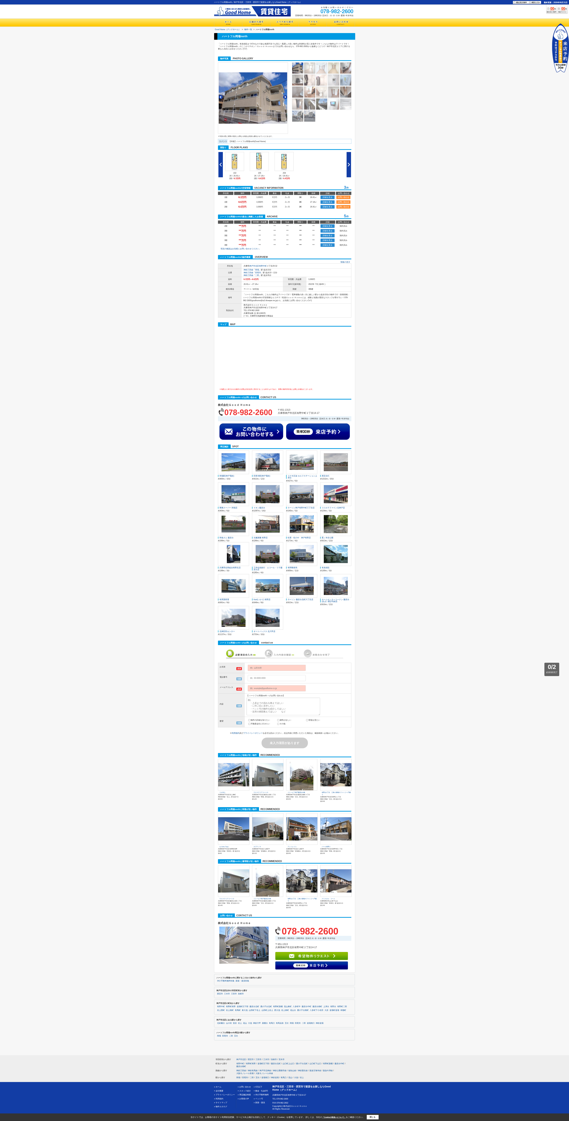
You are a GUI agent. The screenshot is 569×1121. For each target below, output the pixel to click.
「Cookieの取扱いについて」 (334, 1117)
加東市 (241, 994)
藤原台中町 (306, 1007)
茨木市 (281, 1059)
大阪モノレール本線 (264, 1073)
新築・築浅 (260, 1102)
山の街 (229, 1023)
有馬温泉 (280, 1023)
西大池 (277, 1010)
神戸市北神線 (265, 1070)
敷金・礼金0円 (261, 1091)
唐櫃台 (265, 1023)
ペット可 (259, 1099)
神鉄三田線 (248, 270)
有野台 (333, 1007)
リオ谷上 (222, 792)
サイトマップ (221, 1102)
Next (285, 97)
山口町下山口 (315, 1063)
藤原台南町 (317, 1007)
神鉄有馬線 (253, 1070)
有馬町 (238, 1010)
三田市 (234, 994)
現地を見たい (314, 720)
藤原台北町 (254, 1007)
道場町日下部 (242, 1007)
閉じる (372, 1117)
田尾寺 (258, 272)
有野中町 (263, 266)
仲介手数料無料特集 (225, 981)
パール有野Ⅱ (326, 846)
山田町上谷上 (267, 1010)
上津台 (326, 1007)
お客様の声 (244, 1099)
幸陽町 (343, 1010)
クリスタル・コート (328, 898)
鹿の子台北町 (266, 1007)
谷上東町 (285, 1010)
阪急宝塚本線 (315, 1070)
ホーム (218, 1087)
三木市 (227, 994)
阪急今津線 (328, 1070)
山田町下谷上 (254, 1010)
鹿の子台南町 (303, 1010)
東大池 (245, 1010)
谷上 (240, 1023)
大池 (250, 1023)
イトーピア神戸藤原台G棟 (296, 792)
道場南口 (311, 1023)
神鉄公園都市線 (279, 1070)
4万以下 (258, 1087)
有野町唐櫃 (278, 1007)
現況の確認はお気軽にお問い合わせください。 (241, 249)
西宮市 (220, 994)
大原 (326, 1010)
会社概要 (219, 1091)
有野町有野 (231, 1007)
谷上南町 (230, 1010)
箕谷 (235, 1023)
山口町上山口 (288, 1063)
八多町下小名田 (316, 1010)
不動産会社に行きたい (260, 724)
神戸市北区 (254, 266)
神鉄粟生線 (303, 1070)
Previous (221, 97)
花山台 (293, 1010)
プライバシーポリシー (253, 733)
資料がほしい (285, 720)
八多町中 (297, 1007)
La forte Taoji (223, 846)
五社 (287, 1023)
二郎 (257, 275)
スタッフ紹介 (245, 1091)
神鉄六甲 (257, 1023)
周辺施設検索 (245, 1095)
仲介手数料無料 (262, 1095)
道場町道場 (334, 1010)
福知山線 (292, 1070)
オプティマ (257, 846)
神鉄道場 (319, 1023)
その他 (282, 724)
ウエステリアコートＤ (261, 792)
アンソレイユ (292, 846)
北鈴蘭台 (221, 1023)
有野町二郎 (342, 1007)
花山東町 (288, 1007)
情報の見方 (345, 262)
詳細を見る (327, 197)
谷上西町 (221, 1010)
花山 (245, 1023)
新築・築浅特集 (242, 981)
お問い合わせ (343, 197)
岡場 (257, 270)
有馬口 (272, 1023)
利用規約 (235, 733)
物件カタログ (221, 1106)
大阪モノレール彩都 (245, 1073)
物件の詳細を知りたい (260, 720)
